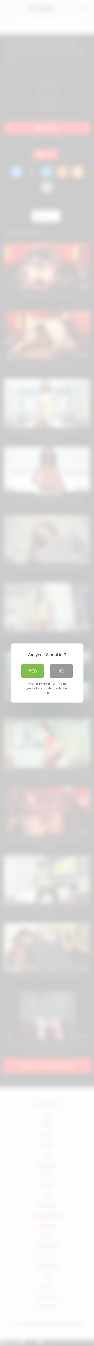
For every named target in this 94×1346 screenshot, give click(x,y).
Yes (33, 671)
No (61, 671)
